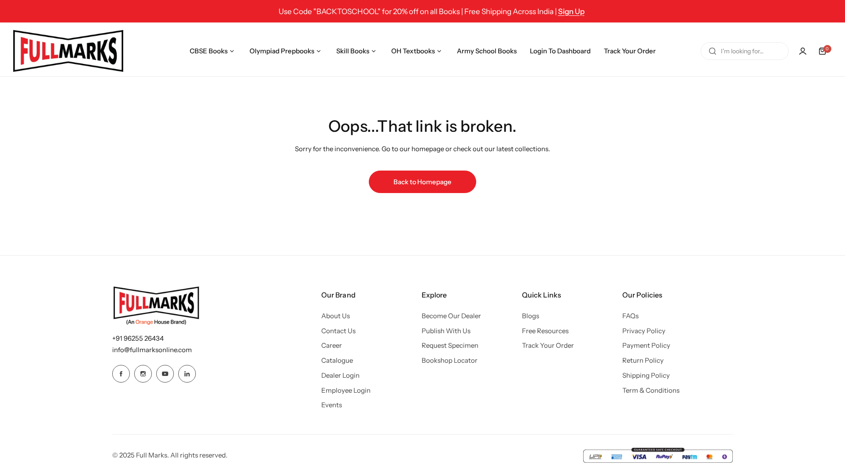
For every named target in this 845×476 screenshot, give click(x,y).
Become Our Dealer (451, 316)
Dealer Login (340, 375)
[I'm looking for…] (712, 51)
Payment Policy (646, 345)
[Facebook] (121, 374)
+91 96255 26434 (138, 338)
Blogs (530, 316)
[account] (802, 51)
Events (331, 405)
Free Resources (545, 331)
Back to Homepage (422, 182)
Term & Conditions (651, 390)
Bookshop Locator (450, 360)
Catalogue (337, 360)
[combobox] (745, 51)
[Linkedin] (187, 374)
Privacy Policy (643, 331)
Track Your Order (548, 345)
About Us (335, 316)
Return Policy (643, 360)
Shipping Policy (646, 375)
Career (331, 345)
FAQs (630, 316)
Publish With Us (446, 331)
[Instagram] (143, 374)
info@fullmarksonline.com (152, 350)
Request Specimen (450, 345)
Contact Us (338, 331)
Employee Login (346, 390)
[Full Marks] (68, 51)
